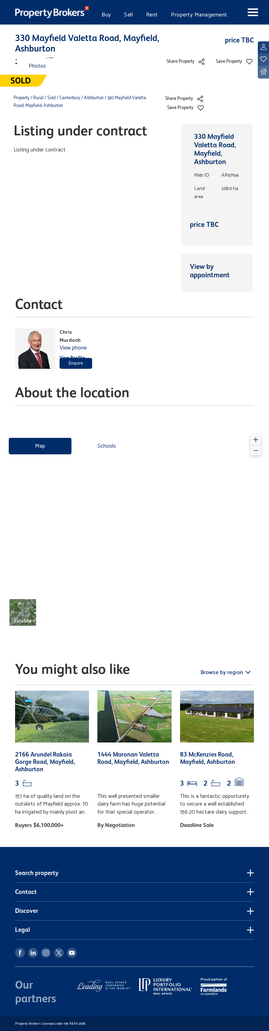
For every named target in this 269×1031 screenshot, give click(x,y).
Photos (37, 66)
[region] (134, 533)
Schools (106, 446)
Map (40, 446)
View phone (73, 348)
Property (22, 98)
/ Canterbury (68, 98)
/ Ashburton (92, 98)
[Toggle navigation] (247, 12)
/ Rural (36, 98)
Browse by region (222, 672)
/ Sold (50, 98)
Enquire (76, 363)
